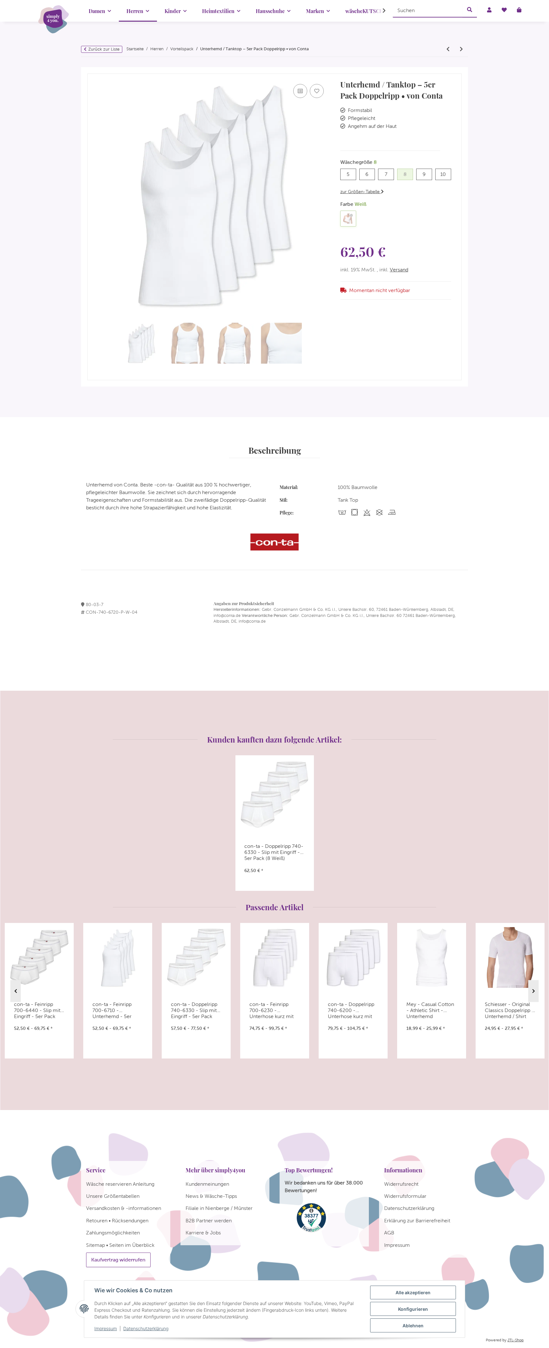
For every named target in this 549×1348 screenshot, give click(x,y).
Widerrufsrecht (401, 1184)
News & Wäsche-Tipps (211, 1196)
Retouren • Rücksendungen (117, 1220)
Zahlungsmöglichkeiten (113, 1232)
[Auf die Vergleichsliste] (300, 91)
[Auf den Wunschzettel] (317, 91)
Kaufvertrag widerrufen (118, 1259)
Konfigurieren (413, 1309)
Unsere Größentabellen (112, 1196)
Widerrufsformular (405, 1196)
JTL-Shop (515, 1340)
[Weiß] (348, 219)
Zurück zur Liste (103, 49)
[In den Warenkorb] (92, 70)
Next (533, 991)
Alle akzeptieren (413, 1292)
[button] (380, 11)
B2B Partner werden (209, 1220)
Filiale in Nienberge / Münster (219, 1208)
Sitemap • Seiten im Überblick (120, 1245)
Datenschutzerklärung (145, 1328)
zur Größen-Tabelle (360, 191)
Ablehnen (413, 1325)
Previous (15, 991)
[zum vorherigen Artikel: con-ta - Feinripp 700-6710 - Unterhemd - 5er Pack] (448, 49)
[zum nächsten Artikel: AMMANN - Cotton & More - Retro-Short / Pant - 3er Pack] (461, 49)
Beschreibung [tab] (274, 450)
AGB (389, 1232)
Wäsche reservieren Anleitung (120, 1184)
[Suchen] (469, 10)
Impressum (105, 1328)
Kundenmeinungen (207, 1184)
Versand (399, 269)
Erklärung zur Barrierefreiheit (417, 1220)
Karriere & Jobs (203, 1232)
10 (445, 174)
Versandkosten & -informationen (123, 1208)
